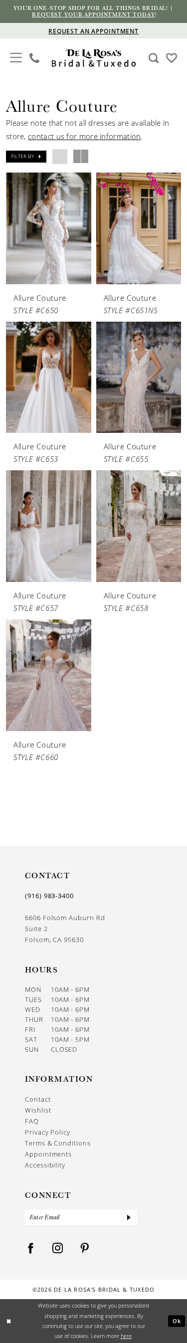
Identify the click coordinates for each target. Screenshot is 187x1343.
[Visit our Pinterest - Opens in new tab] (85, 1248)
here (126, 1336)
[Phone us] (34, 57)
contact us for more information (84, 136)
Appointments (48, 1154)
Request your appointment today (93, 14)
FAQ (32, 1121)
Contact (38, 1099)
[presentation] (48, 228)
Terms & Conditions (58, 1143)
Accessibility (45, 1164)
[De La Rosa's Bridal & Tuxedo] (93, 58)
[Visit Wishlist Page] (172, 57)
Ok (177, 1321)
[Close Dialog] (8, 1321)
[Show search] (154, 57)
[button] (16, 56)
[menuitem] (16, 58)
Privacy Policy (47, 1132)
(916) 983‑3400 (49, 895)
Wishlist (38, 1110)
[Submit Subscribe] (129, 1217)
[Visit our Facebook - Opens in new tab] (31, 1248)
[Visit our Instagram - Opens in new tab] (58, 1248)
